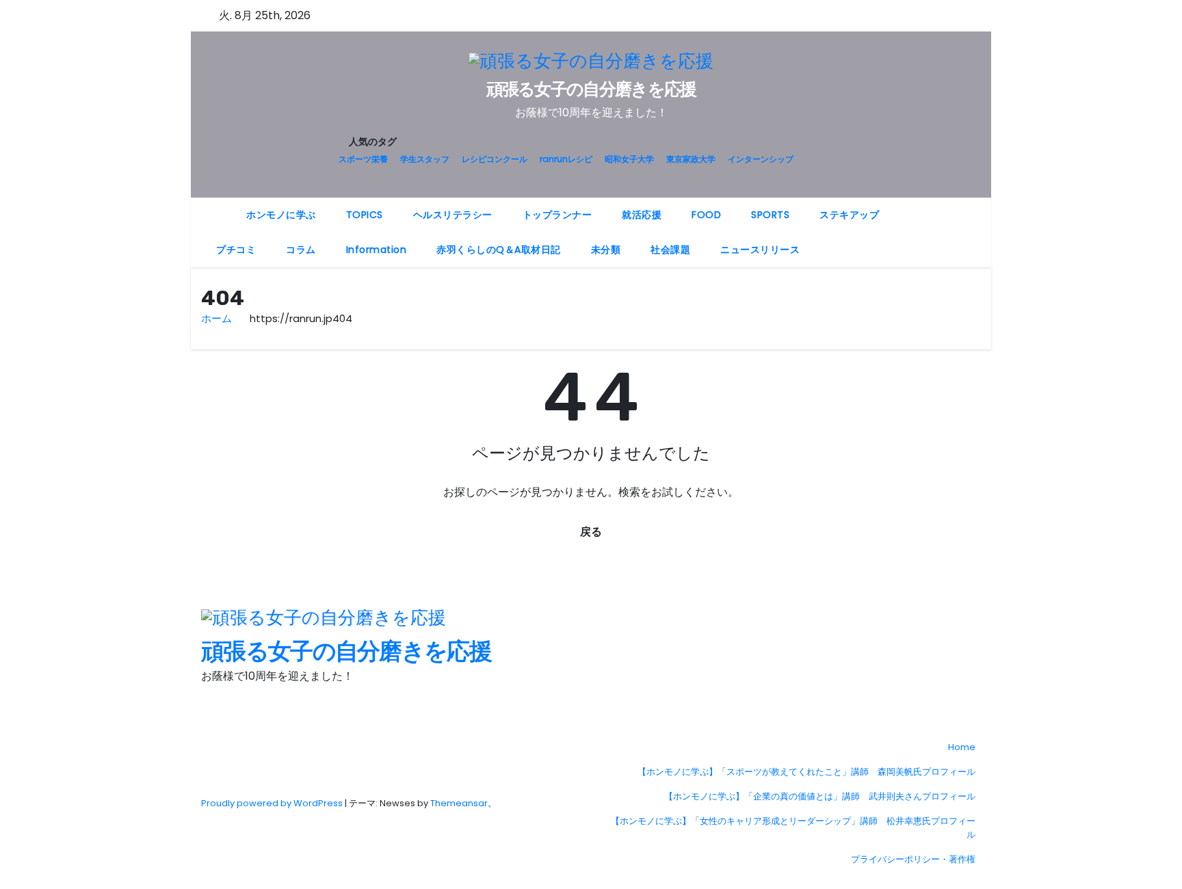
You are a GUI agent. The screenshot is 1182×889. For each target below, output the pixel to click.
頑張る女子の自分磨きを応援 (591, 89)
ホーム (216, 318)
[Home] (216, 206)
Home (961, 747)
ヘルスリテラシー (452, 215)
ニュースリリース (760, 249)
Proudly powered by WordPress (273, 803)
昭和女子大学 (629, 159)
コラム (301, 249)
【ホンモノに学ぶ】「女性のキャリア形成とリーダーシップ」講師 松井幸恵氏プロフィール (793, 827)
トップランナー (557, 215)
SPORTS (770, 215)
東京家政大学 (690, 159)
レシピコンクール (494, 159)
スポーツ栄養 (363, 159)
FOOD (706, 215)
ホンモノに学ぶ (281, 215)
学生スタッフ (424, 159)
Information (376, 249)
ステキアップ (849, 215)
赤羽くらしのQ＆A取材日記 (498, 249)
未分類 (606, 249)
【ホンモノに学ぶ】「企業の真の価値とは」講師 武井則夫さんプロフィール (819, 796)
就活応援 (641, 215)
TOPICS (364, 215)
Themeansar (459, 803)
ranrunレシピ (566, 159)
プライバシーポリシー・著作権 (913, 859)
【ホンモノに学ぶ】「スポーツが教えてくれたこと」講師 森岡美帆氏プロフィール (806, 771)
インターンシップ (760, 159)
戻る (591, 532)
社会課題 (670, 249)
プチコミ (236, 249)
